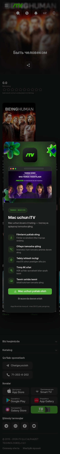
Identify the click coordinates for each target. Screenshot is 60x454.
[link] (30, 291)
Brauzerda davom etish (30, 298)
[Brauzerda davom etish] (50, 147)
